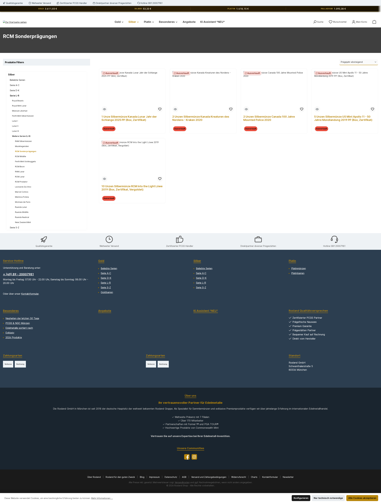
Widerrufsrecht (239, 477)
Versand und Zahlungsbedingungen (209, 477)
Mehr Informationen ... (102, 498)
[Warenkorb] (374, 22)
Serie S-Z (14, 227)
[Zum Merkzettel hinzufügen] (160, 109)
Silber (11, 74)
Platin (292, 260)
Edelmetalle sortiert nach (19, 327)
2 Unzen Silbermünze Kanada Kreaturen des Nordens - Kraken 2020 (200, 118)
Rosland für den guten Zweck (121, 477)
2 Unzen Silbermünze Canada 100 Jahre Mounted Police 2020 (269, 118)
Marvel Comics (21, 192)
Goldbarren (107, 292)
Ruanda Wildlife (21, 212)
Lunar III (15, 131)
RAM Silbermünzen (23, 141)
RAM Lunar (19, 171)
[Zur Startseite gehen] (15, 22)
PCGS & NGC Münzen (18, 323)
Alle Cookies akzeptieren (362, 498)
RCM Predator (21, 182)
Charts (254, 477)
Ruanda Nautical (22, 217)
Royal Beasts (18, 101)
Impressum (154, 477)
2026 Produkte (14, 337)
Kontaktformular (30, 293)
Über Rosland (94, 477)
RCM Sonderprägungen (25, 151)
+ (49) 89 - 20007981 (18, 274)
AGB (184, 477)
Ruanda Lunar (21, 207)
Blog (142, 477)
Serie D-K (14, 90)
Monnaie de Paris (22, 202)
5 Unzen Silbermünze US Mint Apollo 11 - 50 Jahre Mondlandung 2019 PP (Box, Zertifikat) (343, 118)
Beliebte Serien (17, 80)
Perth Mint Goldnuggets (25, 161)
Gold (101, 260)
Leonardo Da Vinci (23, 187)
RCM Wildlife (20, 156)
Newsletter (288, 477)
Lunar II (15, 126)
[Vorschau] (104, 109)
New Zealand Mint (23, 222)
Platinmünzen (298, 268)
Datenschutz (171, 477)
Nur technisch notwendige (328, 498)
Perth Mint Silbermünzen (23, 116)
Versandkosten (182, 482)
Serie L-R (14, 95)
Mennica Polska (22, 197)
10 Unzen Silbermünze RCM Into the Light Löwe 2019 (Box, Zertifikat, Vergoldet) (132, 188)
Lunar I (15, 121)
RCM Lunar (20, 177)
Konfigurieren (301, 498)
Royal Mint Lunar (19, 106)
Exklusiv (10, 332)
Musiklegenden (22, 146)
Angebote (104, 310)
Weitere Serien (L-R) (21, 136)
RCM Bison (20, 166)
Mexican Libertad (19, 111)
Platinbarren (297, 273)
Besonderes (11, 310)
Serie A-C (14, 85)
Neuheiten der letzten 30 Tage (22, 318)
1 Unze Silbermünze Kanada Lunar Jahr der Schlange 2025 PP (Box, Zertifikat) (129, 118)
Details (132, 130)
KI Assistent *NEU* (205, 310)
